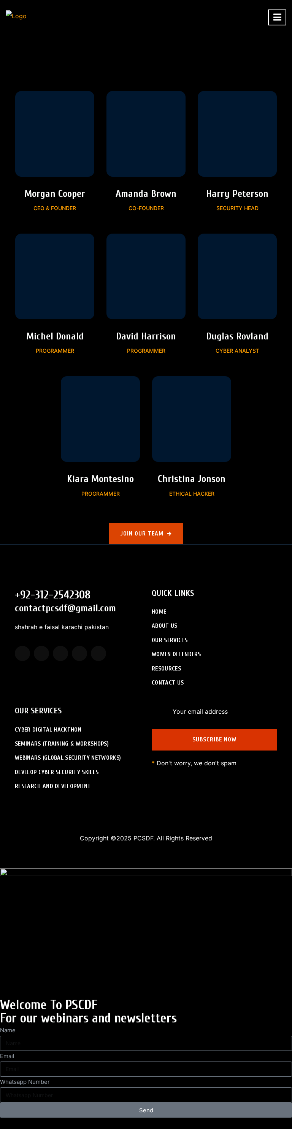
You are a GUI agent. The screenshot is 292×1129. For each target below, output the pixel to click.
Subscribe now (214, 739)
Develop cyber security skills (56, 772)
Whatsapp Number (25, 1081)
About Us (165, 625)
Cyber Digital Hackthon (48, 729)
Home (159, 611)
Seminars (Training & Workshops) (62, 743)
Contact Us (168, 682)
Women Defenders (176, 654)
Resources (166, 668)
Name (8, 1030)
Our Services (169, 640)
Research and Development (53, 786)
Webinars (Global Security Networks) (68, 757)
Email (7, 1056)
